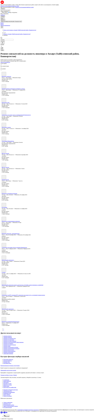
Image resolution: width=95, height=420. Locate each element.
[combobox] (7, 39)
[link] (3, 20)
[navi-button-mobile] (2, 27)
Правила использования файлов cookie (24, 7)
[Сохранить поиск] (2, 48)
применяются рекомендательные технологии (28, 409)
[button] (2, 22)
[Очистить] (2, 43)
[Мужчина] (4, 74)
